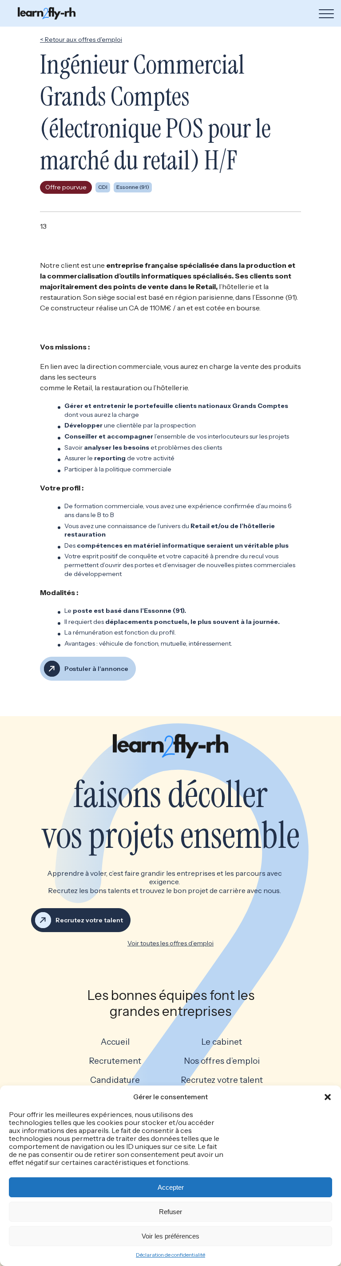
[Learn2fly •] (46, 13)
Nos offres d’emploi (222, 1061)
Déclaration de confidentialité (170, 1254)
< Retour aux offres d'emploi (81, 39)
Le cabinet (221, 1042)
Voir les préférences (170, 1236)
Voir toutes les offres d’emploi (170, 943)
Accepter (171, 1187)
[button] (327, 1097)
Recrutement (115, 1061)
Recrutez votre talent (222, 1080)
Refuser (170, 1211)
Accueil (115, 1042)
